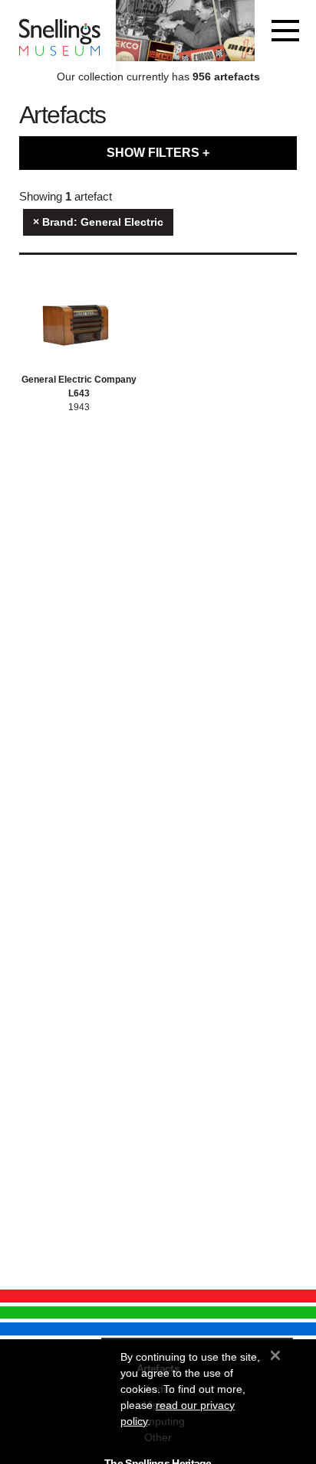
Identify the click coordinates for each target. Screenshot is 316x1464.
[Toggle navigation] (285, 30)
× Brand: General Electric (98, 222)
